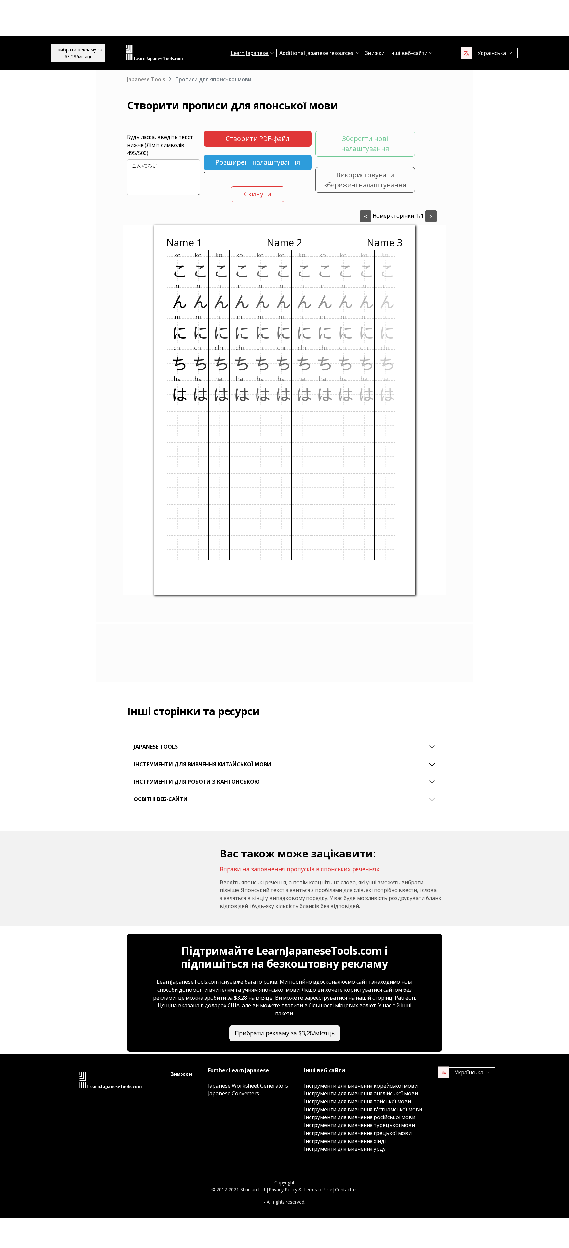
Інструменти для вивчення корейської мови (361, 1085)
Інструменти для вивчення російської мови (359, 1117)
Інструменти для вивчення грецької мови (358, 1133)
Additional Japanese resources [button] (317, 53)
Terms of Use (317, 1189)
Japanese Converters (233, 1093)
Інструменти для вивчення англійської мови (361, 1093)
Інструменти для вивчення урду (345, 1148)
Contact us (346, 1189)
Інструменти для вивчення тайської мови (357, 1101)
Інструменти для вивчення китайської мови (202, 764)
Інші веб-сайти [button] (409, 53)
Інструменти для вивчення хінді (345, 1141)
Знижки (375, 53)
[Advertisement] (284, 20)
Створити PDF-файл (257, 138)
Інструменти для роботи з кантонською (197, 781)
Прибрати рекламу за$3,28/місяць (78, 53)
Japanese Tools (146, 79)
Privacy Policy (283, 1189)
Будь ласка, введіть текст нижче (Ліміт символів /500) (160, 145)
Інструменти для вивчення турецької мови (359, 1125)
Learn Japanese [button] (250, 53)
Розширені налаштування (257, 162)
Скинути (257, 193)
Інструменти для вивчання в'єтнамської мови (363, 1109)
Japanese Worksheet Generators (248, 1085)
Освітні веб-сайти (161, 799)
